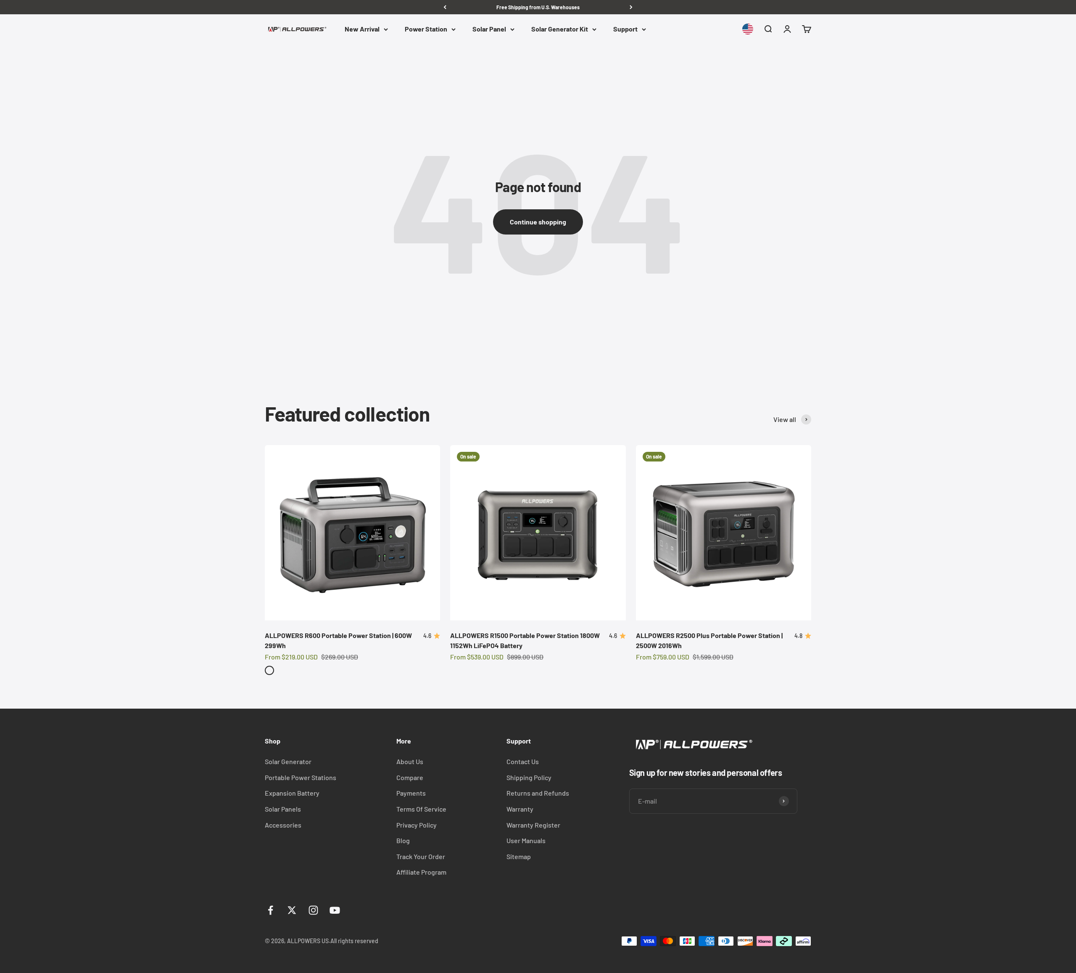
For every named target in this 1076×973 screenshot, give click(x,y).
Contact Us (522, 761)
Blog (403, 840)
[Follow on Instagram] (313, 910)
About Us (409, 761)
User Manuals (526, 840)
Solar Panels (283, 809)
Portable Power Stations (300, 777)
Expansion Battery (292, 793)
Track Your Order (420, 856)
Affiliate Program (421, 872)
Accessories (283, 825)
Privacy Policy (416, 825)
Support (625, 29)
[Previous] (444, 7)
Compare (409, 777)
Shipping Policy (528, 777)
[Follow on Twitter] (292, 910)
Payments (411, 793)
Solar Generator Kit (559, 29)
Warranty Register (533, 825)
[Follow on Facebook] (270, 910)
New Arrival (362, 29)
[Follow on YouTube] (334, 910)
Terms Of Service (421, 809)
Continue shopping (538, 222)
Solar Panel (489, 29)
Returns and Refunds (537, 793)
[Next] (631, 7)
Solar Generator (288, 761)
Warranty (519, 809)
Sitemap (518, 856)
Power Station (426, 29)
